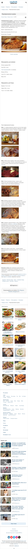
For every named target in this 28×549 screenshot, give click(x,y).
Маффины (11, 413)
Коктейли (22, 409)
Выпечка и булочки (11, 414)
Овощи (18, 400)
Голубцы (4, 402)
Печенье (23, 413)
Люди (17, 494)
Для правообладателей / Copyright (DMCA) (14, 532)
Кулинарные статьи (7, 434)
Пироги (19, 413)
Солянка (4, 397)
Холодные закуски (13, 418)
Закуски (4, 417)
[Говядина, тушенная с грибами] (7, 378)
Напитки (4, 407)
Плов (15, 400)
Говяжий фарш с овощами (8, 318)
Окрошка (8, 396)
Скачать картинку (14, 54)
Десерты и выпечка (7, 412)
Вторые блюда (4, 16)
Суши (4, 427)
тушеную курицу (20, 275)
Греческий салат (6, 405)
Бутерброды (5, 425)
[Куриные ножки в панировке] (20, 378)
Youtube (10, 291)
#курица (4, 279)
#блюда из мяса (5, 281)
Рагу (4, 400)
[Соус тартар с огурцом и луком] (20, 365)
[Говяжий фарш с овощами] (7, 313)
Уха (17, 396)
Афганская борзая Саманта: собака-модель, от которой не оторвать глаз (19, 499)
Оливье (16, 405)
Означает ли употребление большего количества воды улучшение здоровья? (19, 444)
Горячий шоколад (6, 410)
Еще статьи (13, 523)
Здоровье (17, 448)
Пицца (4, 420)
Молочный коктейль (7, 409)
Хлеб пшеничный (5, 69)
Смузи (13, 409)
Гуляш (11, 400)
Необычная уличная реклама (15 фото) (17, 475)
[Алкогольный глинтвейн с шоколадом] (20, 339)
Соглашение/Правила (14, 530)
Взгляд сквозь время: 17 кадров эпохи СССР (18, 460)
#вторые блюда (10, 279)
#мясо (15, 279)
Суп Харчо (24, 396)
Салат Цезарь (21, 405)
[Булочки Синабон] (7, 352)
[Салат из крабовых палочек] (7, 339)
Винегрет (12, 405)
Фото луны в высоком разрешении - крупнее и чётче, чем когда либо (18, 507)
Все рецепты (5, 392)
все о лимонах (14, 223)
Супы (4, 395)
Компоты (12, 410)
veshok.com (16, 543)
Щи (20, 396)
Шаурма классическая (20, 331)
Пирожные (5, 414)
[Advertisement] (14, 109)
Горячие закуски (6, 418)
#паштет (16, 281)
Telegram (22, 290)
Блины (4, 432)
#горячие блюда (20, 279)
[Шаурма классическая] (20, 326)
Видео (17, 471)
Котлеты (7, 400)
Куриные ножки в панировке (20, 384)
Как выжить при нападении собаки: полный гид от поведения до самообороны (19, 453)
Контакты (14, 528)
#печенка (12, 281)
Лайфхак (16, 456)
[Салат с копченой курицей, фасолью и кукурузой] (7, 365)
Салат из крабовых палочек (8, 344)
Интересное (17, 463)
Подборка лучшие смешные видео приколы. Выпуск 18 (19, 468)
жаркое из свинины (7, 276)
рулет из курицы (13, 275)
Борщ (4, 396)
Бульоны (9, 397)
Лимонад (17, 409)
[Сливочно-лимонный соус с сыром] (20, 352)
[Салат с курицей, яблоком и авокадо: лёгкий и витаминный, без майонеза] (20, 313)
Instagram (15, 291)
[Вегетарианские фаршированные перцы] (7, 326)
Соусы (4, 423)
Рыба (22, 400)
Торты (15, 413)
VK (18, 290)
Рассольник (13, 396)
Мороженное (5, 413)
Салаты (4, 404)
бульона (3, 164)
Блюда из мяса (10, 16)
